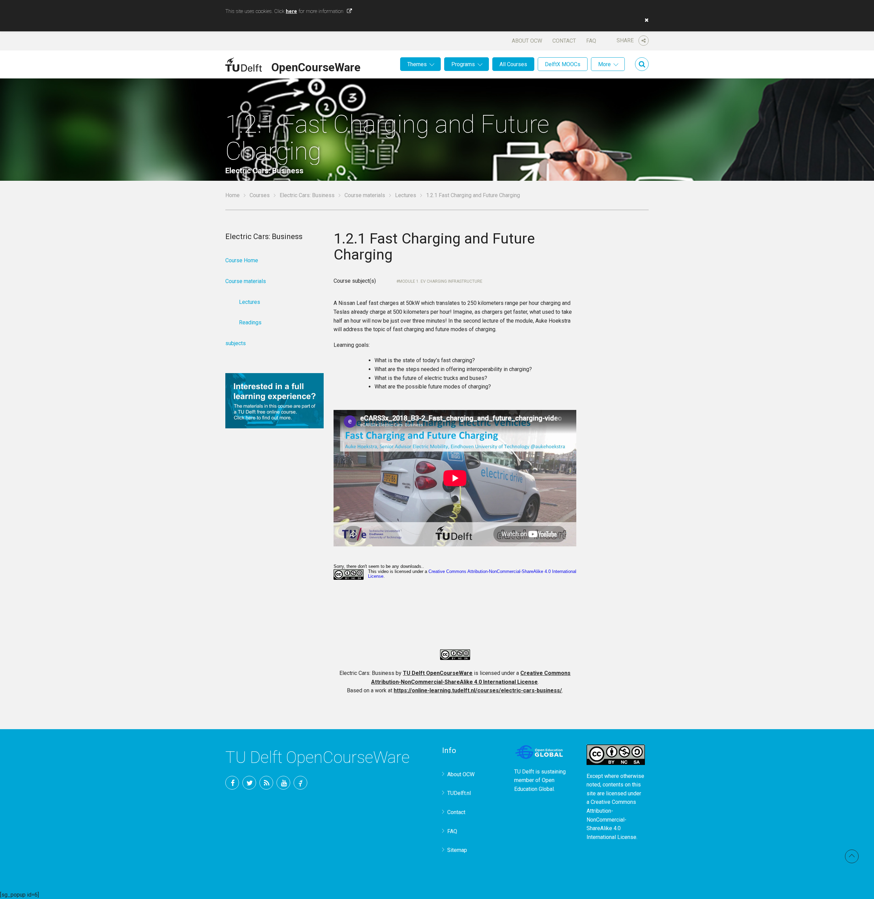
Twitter (249, 783)
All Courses (513, 64)
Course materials (364, 195)
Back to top (852, 856)
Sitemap (457, 850)
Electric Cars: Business (307, 195)
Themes (417, 64)
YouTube (283, 783)
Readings (250, 322)
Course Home (241, 260)
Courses (260, 195)
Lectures (405, 195)
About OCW (527, 41)
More (604, 64)
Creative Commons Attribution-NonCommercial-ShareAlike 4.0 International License (611, 819)
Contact (564, 41)
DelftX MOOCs (562, 64)
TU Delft (300, 783)
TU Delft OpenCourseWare (438, 673)
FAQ (591, 41)
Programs (463, 64)
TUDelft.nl (459, 793)
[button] (645, 20)
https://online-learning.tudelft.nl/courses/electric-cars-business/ (478, 690)
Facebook (232, 783)
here (291, 11)
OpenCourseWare (316, 66)
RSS (266, 783)
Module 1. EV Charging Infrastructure (440, 281)
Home (232, 195)
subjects (235, 343)
